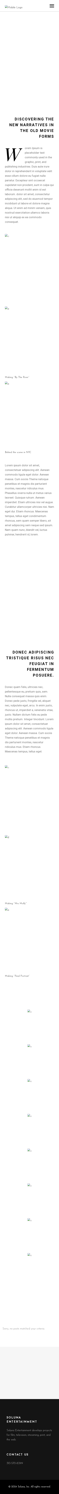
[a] (29, 340)
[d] (29, 867)
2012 (11, 588)
